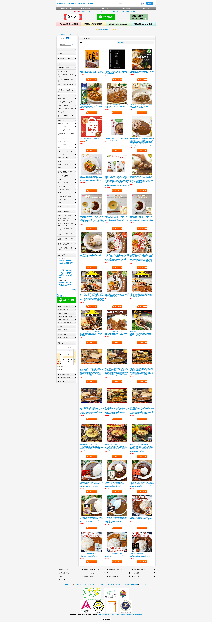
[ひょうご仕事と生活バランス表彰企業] (86, 606)
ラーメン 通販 (115, 614)
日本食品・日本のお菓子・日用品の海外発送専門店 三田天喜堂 (76, 3)
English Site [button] (106, 619)
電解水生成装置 (125, 614)
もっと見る (71, 289)
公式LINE (59, 294)
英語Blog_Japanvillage (135, 614)
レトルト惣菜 (120, 11)
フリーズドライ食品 (98, 584)
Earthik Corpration (103, 614)
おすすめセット (135, 11)
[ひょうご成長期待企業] (112, 606)
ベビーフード (95, 11)
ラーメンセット (78, 584)
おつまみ (113, 11)
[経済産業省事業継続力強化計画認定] (98, 606)
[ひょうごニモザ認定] (92, 594)
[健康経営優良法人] (110, 594)
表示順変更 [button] (122, 42)
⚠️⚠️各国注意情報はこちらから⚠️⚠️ (106, 29)
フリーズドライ (105, 11)
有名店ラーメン (86, 11)
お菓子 (127, 11)
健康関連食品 (134, 584)
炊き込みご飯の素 (109, 584)
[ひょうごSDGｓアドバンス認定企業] (123, 594)
